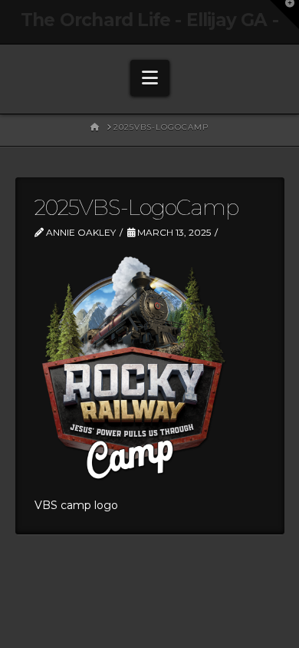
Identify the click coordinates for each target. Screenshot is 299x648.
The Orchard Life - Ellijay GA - (149, 20)
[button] (149, 78)
